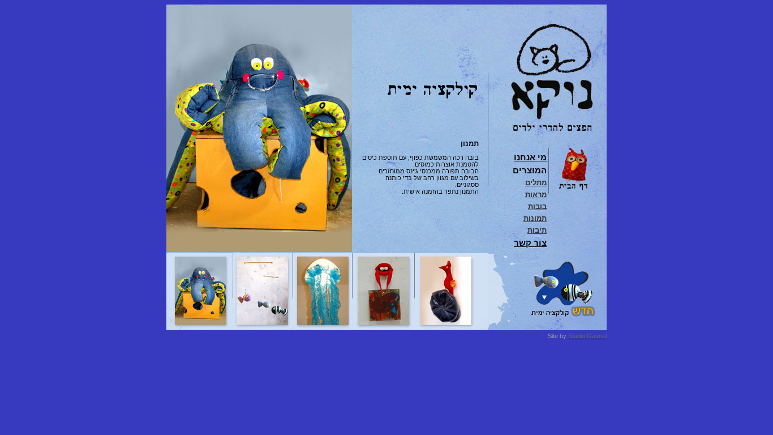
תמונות (535, 218)
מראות (536, 194)
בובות (537, 206)
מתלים (536, 182)
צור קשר (530, 243)
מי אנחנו (530, 157)
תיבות (537, 230)
